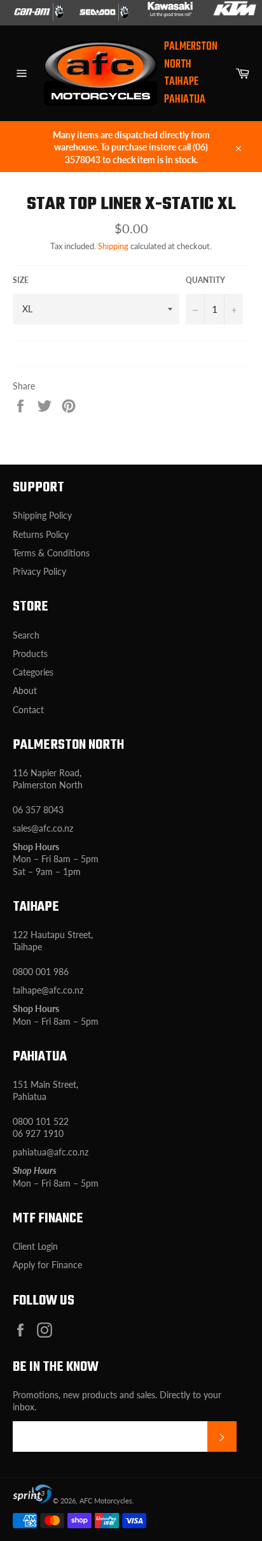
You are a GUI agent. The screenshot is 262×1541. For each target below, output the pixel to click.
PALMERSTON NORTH (190, 56)
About (25, 690)
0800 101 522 (41, 1121)
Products (30, 653)
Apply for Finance (47, 1264)
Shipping (113, 246)
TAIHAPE (181, 82)
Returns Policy (41, 534)
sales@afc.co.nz (43, 828)
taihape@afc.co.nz (48, 990)
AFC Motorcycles (105, 1500)
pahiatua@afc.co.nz (50, 1152)
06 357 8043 (38, 809)
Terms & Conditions (51, 552)
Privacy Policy (39, 571)
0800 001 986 (41, 971)
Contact (28, 709)
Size (21, 280)
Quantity (205, 280)
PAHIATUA (184, 99)
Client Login (35, 1246)
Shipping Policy (42, 515)
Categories (33, 672)
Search (26, 635)
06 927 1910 (38, 1133)
